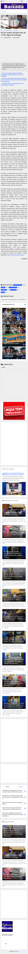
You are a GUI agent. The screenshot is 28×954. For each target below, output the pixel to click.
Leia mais (23, 606)
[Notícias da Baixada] (14, 8)
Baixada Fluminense (8, 30)
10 (4, 700)
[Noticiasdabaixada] (6, 1)
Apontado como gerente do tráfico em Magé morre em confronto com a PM (13, 473)
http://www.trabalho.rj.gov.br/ (17, 255)
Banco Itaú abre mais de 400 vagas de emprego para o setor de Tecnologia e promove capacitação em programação (14, 80)
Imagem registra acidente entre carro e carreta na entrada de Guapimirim (14, 534)
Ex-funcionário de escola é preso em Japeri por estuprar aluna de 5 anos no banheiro (13, 598)
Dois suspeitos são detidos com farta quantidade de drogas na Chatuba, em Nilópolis (14, 661)
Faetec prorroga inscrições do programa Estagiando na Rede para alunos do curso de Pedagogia (12, 75)
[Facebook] (1, 1)
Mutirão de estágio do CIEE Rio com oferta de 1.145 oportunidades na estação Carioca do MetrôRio (13, 329)
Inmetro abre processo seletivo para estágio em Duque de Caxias (13, 342)
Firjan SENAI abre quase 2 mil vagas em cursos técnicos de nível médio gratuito (13, 316)
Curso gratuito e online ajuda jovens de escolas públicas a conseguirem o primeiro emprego (13, 355)
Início (2, 30)
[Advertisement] (13, 50)
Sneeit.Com (16, 951)
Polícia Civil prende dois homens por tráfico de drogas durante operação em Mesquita (14, 640)
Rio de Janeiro (15, 30)
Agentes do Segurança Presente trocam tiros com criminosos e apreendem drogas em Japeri (14, 705)
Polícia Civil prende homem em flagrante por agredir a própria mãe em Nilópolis (13, 618)
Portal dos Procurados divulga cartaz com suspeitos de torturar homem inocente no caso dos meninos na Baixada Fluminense (13, 574)
